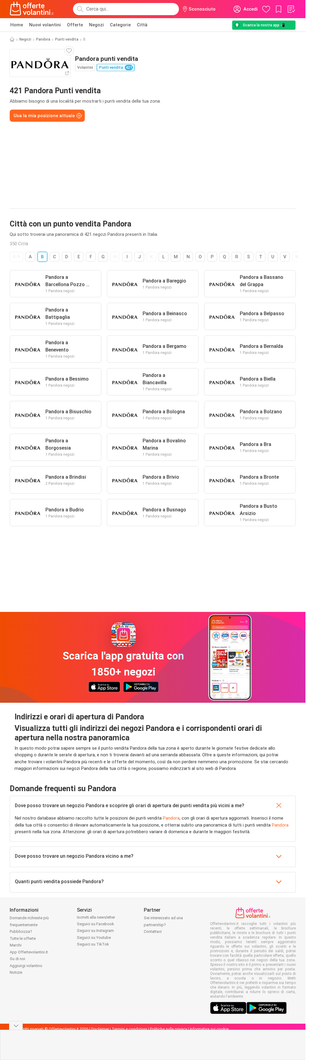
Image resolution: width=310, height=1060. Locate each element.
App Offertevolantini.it (29, 952)
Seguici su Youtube (94, 937)
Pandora (43, 39)
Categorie (120, 25)
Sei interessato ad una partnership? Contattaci (163, 925)
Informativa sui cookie (209, 1029)
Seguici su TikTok (93, 944)
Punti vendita (66, 39)
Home (16, 25)
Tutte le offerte (23, 938)
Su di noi (17, 958)
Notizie (16, 972)
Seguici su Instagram (95, 930)
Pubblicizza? (21, 931)
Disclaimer (100, 1029)
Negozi (96, 25)
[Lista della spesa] (291, 9)
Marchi (15, 945)
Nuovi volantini (45, 25)
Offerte (75, 25)
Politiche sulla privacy (168, 1029)
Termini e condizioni (129, 1029)
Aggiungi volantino (26, 965)
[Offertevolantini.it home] (32, 9)
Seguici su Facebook (95, 924)
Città (142, 25)
